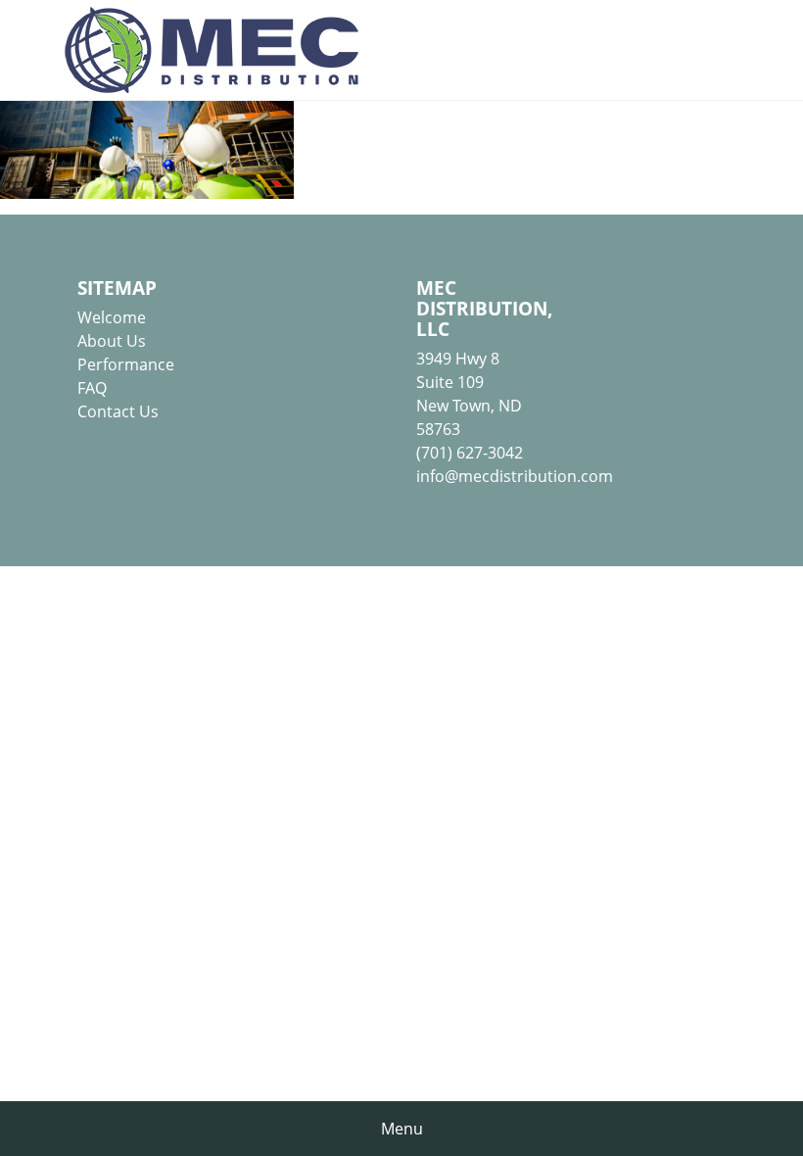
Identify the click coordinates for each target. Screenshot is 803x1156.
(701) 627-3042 (469, 452)
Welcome (111, 317)
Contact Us (118, 411)
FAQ (92, 388)
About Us (111, 341)
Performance (125, 364)
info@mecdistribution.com (514, 476)
